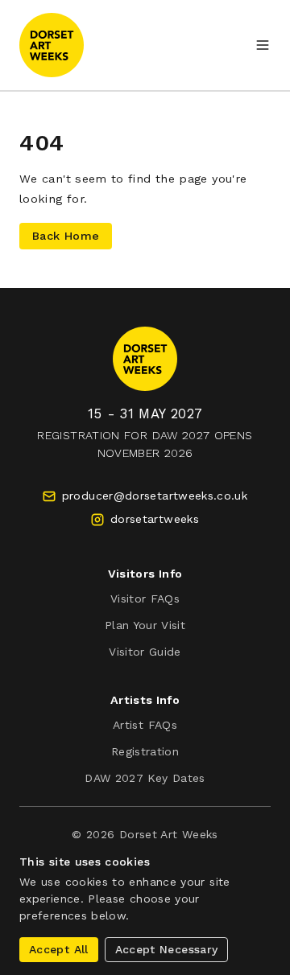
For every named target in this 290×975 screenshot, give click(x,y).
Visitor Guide (145, 651)
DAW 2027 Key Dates (145, 777)
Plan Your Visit (145, 625)
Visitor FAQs (145, 598)
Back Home (65, 235)
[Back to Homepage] (51, 45)
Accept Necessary (166, 949)
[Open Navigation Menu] (263, 45)
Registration (145, 751)
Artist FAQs (145, 724)
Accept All (59, 949)
